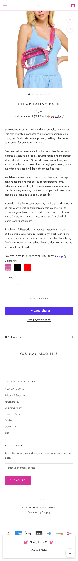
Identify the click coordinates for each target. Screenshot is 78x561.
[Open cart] (73, 5)
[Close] (70, 539)
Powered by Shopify (39, 512)
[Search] (66, 5)
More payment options (39, 319)
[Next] (56, 94)
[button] (39, 116)
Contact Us (11, 420)
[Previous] (22, 94)
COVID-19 (10, 426)
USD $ (37, 499)
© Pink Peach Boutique (38, 507)
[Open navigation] (5, 5)
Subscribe (18, 480)
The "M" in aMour (15, 389)
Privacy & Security (15, 395)
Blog (7, 433)
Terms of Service (14, 414)
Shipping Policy (13, 408)
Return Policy (12, 401)
